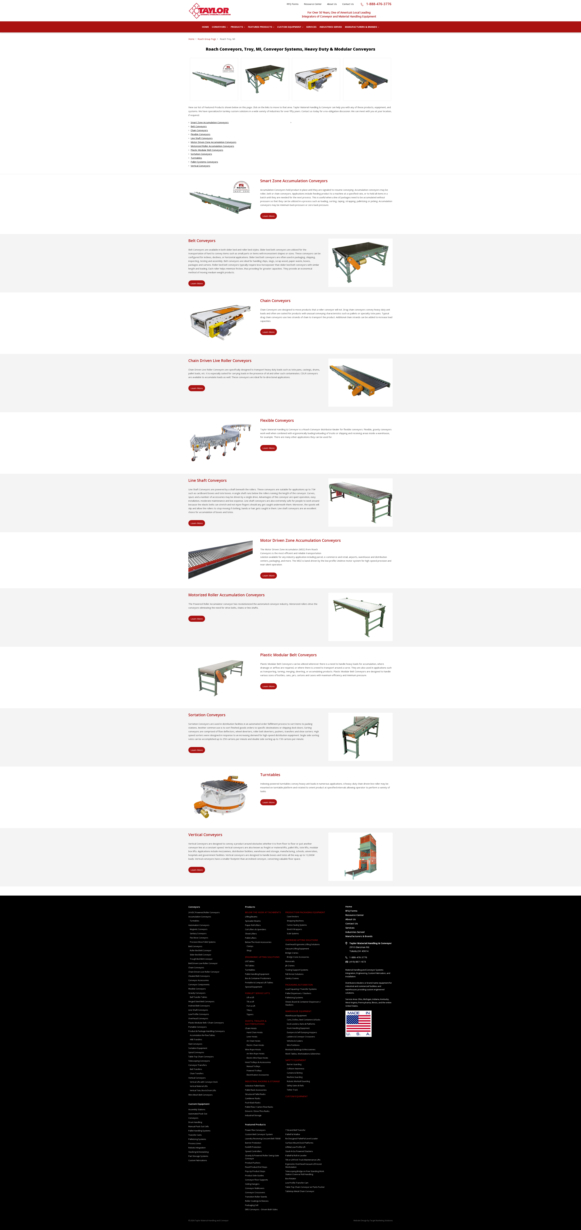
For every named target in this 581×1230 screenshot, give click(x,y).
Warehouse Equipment (298, 1011)
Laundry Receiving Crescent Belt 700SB (263, 1138)
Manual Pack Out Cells (198, 1126)
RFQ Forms (293, 3)
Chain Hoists (251, 1028)
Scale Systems (293, 933)
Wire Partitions (293, 1045)
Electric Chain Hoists (255, 1045)
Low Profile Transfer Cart (296, 1182)
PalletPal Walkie (292, 1134)
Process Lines (194, 1143)
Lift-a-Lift (250, 997)
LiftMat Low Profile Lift (295, 1147)
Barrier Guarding (294, 1064)
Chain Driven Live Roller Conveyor (203, 971)
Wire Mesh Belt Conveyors (200, 1094)
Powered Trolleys (254, 1070)
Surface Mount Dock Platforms (299, 1142)
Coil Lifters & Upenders (255, 929)
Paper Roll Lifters (253, 925)
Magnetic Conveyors (198, 929)
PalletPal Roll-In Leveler (296, 1155)
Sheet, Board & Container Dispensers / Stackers (303, 1003)
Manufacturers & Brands (361, 27)
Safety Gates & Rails (295, 1085)
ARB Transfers (196, 1039)
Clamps (250, 946)
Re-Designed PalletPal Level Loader (301, 1138)
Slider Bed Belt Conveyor (200, 954)
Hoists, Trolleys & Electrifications (255, 1022)
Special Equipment (253, 986)
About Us (332, 3)
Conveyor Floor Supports (256, 1179)
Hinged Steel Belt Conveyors (201, 1001)
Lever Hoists (252, 1036)
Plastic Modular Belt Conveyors (207, 149)
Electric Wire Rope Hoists (257, 1058)
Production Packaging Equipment (305, 912)
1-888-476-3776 (378, 4)
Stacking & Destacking (198, 1151)
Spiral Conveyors (196, 1052)
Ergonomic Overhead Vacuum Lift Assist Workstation (303, 1165)
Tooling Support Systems (296, 969)
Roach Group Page (207, 39)
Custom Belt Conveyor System (259, 1134)
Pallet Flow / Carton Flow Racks (259, 1107)
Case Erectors (293, 916)
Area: (355, 999)
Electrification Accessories (258, 1075)
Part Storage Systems (198, 1156)
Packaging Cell (251, 1205)
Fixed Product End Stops (256, 1167)
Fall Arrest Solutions (294, 974)
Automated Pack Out (197, 1113)
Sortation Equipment (197, 1048)
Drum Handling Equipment (298, 1028)
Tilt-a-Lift (250, 1001)
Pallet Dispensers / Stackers (298, 993)
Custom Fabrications (197, 1160)
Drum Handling (195, 1122)
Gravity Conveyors (196, 993)
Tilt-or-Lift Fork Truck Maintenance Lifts (302, 1159)
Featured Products (260, 27)
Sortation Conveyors (201, 153)
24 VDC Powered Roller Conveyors (204, 912)
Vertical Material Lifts (199, 1086)
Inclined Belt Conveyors (199, 1005)
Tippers (250, 1014)
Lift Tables (249, 961)
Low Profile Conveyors (198, 1014)
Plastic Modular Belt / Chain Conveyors (206, 1022)
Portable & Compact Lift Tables (259, 982)
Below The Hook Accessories (258, 942)
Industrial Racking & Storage (262, 1081)
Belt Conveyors (199, 126)
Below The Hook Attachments (263, 912)
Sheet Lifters (251, 933)
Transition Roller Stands (256, 1196)
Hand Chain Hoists (255, 1032)
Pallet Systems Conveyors (204, 161)
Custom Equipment (289, 27)
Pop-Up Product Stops (255, 1171)
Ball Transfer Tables (198, 997)
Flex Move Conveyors (199, 937)
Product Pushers (252, 1162)
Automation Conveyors (198, 925)
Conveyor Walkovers (254, 1188)
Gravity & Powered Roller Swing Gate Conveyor (262, 1157)
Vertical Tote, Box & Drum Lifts (203, 1090)
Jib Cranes (290, 965)
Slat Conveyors (195, 1043)
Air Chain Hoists (253, 1041)
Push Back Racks (253, 1102)
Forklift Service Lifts (257, 993)
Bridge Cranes (291, 952)
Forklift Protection (253, 1147)
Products (237, 27)
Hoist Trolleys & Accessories (258, 1062)
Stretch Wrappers (294, 929)
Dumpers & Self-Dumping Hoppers (302, 1032)
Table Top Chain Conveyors (201, 1056)
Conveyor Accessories (198, 980)
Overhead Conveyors (198, 1018)
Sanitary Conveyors (198, 933)
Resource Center (313, 3)
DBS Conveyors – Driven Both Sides (261, 1209)
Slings (249, 950)
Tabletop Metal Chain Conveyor (299, 1191)
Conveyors (219, 27)
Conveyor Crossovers (255, 1192)
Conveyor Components (199, 984)
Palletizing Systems (197, 1139)
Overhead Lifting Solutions (301, 940)
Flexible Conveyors (200, 134)
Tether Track (292, 1090)
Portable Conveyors (197, 1027)
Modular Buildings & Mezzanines (300, 1049)
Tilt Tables (249, 965)
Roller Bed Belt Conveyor (200, 950)
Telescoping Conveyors (199, 1060)
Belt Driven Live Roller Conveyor (203, 963)
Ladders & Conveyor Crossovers (301, 1036)
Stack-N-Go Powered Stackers (299, 1151)
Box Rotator (290, 1178)
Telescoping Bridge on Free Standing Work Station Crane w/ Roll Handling (304, 1173)
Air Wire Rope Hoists (255, 1053)
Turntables (196, 157)
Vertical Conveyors (200, 165)
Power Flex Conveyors (255, 1130)
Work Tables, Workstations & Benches (302, 1053)
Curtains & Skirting (294, 1073)
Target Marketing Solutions (381, 1220)
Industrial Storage (253, 1115)
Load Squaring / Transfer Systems (301, 989)
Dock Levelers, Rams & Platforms (301, 1024)
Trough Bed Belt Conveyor (201, 959)
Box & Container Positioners (258, 978)
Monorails (290, 961)
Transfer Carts (195, 1135)
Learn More (269, 215)
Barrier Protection (253, 1142)
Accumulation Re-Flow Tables (202, 1035)
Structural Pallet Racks (255, 1094)
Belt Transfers (196, 1069)
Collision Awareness (295, 1068)
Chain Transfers (196, 1073)
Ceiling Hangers (252, 1184)
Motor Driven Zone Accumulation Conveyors (213, 142)
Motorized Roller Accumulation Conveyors (212, 146)
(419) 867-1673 (357, 961)
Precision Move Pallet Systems (202, 942)
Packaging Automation (299, 984)
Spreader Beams (253, 921)
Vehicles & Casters (295, 1041)
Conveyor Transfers (197, 1065)
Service (348, 999)
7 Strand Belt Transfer (295, 1130)
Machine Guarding (294, 1077)
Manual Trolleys (253, 1066)
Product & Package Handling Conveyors (206, 1031)
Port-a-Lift (251, 1006)
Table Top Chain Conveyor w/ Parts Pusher (305, 1187)
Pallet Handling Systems (199, 1130)
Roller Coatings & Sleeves (257, 1201)
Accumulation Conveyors (199, 916)
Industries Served (331, 27)
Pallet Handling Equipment (257, 974)
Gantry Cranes (292, 978)
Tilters (249, 1010)
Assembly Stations (196, 1109)
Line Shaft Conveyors (202, 138)
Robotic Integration (197, 1147)
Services (311, 27)
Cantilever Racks (252, 1098)
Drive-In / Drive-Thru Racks (257, 1111)
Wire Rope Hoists (253, 1049)
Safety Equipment (295, 1060)
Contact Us (348, 3)
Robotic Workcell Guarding (298, 1081)
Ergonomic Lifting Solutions (262, 957)
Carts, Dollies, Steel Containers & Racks (303, 1019)
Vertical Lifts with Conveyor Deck (204, 1082)
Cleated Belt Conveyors (199, 976)
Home (205, 27)
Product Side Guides (254, 1175)
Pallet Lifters (250, 937)
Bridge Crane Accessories (298, 957)
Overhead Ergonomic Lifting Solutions (302, 944)
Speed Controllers (253, 1151)
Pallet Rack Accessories (256, 1090)
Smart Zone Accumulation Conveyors (210, 122)
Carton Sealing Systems (297, 925)
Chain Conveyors (199, 130)
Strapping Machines (295, 921)
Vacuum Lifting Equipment (297, 948)
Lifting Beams (251, 916)
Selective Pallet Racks (255, 1085)
